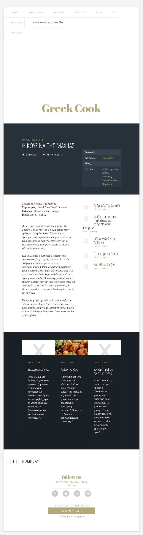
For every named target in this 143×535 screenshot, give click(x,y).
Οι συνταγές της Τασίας (106, 254)
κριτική (114, 169)
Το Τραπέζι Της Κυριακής (107, 206)
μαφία (105, 172)
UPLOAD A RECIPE (71, 510)
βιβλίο (105, 169)
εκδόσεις (106, 176)
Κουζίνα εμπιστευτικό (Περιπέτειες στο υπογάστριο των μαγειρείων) (99, 222)
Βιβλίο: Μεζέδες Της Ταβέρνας (104, 241)
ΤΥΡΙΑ (99, 12)
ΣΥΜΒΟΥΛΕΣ (80, 12)
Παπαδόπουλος (110, 180)
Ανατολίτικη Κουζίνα (104, 265)
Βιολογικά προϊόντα (38, 369)
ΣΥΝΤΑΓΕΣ (34, 12)
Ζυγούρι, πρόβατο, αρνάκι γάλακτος (104, 371)
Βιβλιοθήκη (108, 158)
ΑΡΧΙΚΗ (15, 12)
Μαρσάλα (107, 184)
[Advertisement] (71, 65)
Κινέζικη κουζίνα (69, 369)
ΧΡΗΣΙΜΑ (16, 22)
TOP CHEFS (58, 12)
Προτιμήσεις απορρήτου (72, 516)
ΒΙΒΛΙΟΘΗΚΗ (37, 140)
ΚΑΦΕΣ (115, 12)
